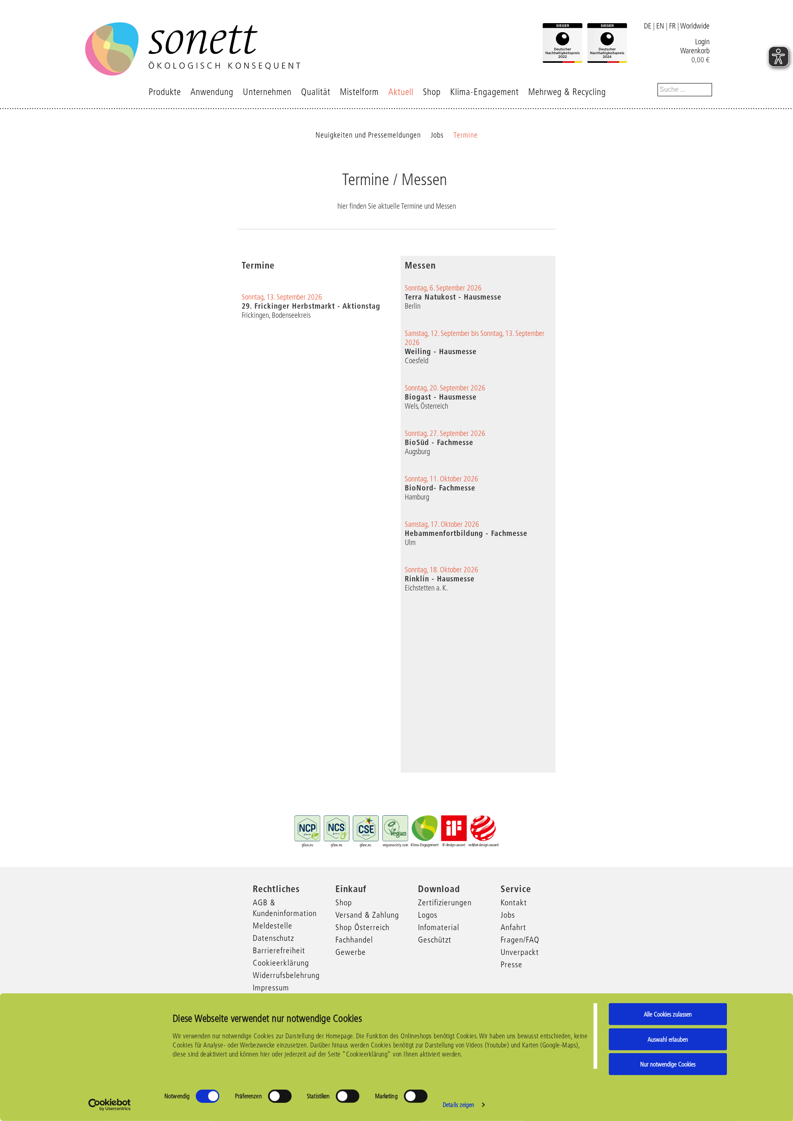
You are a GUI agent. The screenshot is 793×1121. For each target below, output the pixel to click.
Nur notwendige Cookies (668, 1064)
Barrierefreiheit (279, 950)
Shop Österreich (362, 927)
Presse (511, 964)
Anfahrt (513, 927)
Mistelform (359, 92)
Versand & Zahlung (367, 915)
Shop (432, 92)
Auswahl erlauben (668, 1039)
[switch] (280, 1096)
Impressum (271, 987)
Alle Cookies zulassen (668, 1014)
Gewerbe (350, 952)
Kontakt (514, 902)
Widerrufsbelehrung (286, 975)
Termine (465, 135)
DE (647, 26)
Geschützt (434, 940)
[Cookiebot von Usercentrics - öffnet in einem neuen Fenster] (110, 1105)
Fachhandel (354, 940)
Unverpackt (520, 952)
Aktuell (400, 92)
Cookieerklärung (281, 963)
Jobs (437, 135)
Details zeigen (458, 1105)
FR (672, 26)
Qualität (315, 92)
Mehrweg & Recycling (567, 92)
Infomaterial (438, 927)
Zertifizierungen (445, 902)
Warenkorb (695, 50)
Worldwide (695, 26)
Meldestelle (272, 926)
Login (702, 41)
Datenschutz (273, 938)
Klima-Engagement (484, 92)
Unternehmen (267, 92)
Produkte (165, 92)
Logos (427, 915)
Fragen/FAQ (520, 940)
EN (660, 26)
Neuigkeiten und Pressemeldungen (368, 135)
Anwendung (211, 92)
